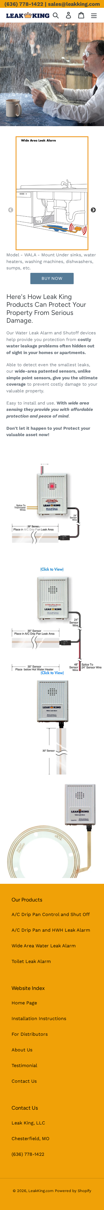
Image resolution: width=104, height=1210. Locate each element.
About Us (22, 1050)
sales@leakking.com (74, 4)
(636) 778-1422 (23, 4)
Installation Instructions (39, 1018)
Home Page (24, 1003)
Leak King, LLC (28, 1123)
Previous (11, 210)
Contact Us (24, 1081)
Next (93, 210)
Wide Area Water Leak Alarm (44, 945)
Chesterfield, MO (30, 1138)
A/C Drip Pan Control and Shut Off (51, 914)
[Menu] (94, 15)
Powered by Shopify (73, 1191)
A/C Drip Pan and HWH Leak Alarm (51, 930)
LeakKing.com (40, 1191)
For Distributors (30, 1034)
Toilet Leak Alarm (31, 961)
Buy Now (52, 278)
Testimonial (24, 1065)
